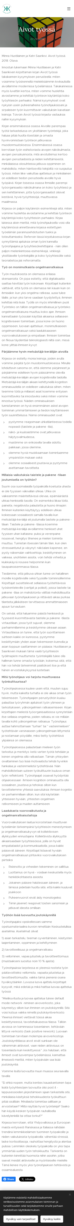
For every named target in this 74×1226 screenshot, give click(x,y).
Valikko (68, 8)
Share (10, 1179)
